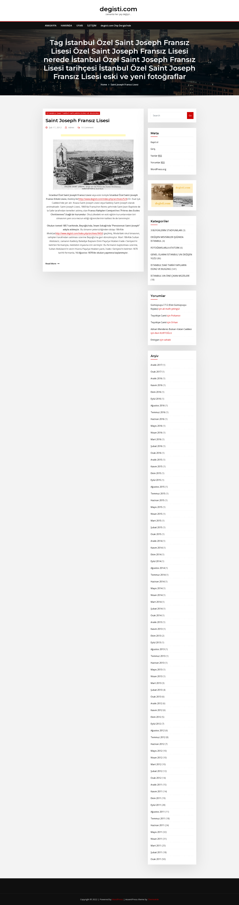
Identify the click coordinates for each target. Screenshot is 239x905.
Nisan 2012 (156, 757)
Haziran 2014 (157, 581)
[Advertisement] (94, 136)
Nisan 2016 (156, 432)
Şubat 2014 (156, 608)
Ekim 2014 (156, 554)
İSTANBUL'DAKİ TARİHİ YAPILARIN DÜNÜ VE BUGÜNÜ (72, 113)
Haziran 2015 (157, 500)
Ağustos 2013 (158, 649)
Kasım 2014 (156, 547)
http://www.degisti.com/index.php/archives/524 (103, 198)
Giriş (153, 148)
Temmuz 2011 (158, 818)
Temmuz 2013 (158, 656)
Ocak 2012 (156, 777)
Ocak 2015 (156, 534)
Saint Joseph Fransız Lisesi (124, 84)
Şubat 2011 (156, 852)
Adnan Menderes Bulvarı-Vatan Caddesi (171, 329)
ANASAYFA (50, 25)
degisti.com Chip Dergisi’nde (116, 25)
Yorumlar (158, 162)
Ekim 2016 (156, 392)
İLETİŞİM (91, 25)
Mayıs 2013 (156, 669)
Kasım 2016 (156, 385)
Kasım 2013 (156, 628)
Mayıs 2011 (156, 832)
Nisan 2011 (156, 838)
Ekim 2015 (156, 473)
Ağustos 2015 (158, 486)
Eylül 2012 (156, 723)
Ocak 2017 (156, 371)
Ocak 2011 (156, 859)
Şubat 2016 (156, 446)
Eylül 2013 (156, 642)
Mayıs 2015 (156, 507)
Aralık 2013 (156, 622)
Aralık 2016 (156, 378)
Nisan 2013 (156, 676)
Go (190, 115)
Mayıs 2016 (156, 425)
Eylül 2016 (156, 398)
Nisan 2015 (156, 513)
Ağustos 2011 (158, 811)
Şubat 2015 (156, 527)
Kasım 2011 (156, 791)
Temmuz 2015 (158, 493)
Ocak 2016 (156, 452)
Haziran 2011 (157, 825)
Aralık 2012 (156, 703)
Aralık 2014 (156, 540)
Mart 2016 (156, 439)
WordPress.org (158, 169)
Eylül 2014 (156, 561)
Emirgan (155, 339)
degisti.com (118, 9)
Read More (51, 263)
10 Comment (87, 127)
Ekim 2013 (156, 635)
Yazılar (156, 155)
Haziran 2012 (157, 744)
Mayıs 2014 (156, 588)
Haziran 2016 (157, 419)
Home (104, 84)
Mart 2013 (156, 683)
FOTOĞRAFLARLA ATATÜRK (165, 247)
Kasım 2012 (156, 710)
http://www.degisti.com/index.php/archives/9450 (79, 233)
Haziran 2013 (157, 662)
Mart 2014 (156, 601)
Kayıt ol (154, 142)
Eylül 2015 (156, 480)
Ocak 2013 (156, 696)
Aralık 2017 (156, 364)
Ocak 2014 (156, 615)
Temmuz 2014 (158, 574)
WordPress (117, 899)
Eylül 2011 (156, 804)
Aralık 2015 (156, 459)
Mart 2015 (156, 520)
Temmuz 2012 (158, 737)
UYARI (79, 25)
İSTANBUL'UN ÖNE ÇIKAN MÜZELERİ (170, 275)
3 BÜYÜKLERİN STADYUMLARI (166, 230)
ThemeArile (153, 899)
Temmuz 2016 (158, 412)
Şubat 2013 (156, 689)
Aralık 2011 (156, 784)
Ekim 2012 (156, 716)
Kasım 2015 (156, 466)
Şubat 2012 (156, 771)
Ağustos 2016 (158, 405)
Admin (71, 127)
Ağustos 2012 (158, 730)
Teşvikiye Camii (159, 315)
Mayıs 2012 (156, 750)
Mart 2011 (156, 845)
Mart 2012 (156, 764)
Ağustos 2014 (158, 568)
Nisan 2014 (156, 595)
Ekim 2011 (156, 798)
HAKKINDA (66, 25)
